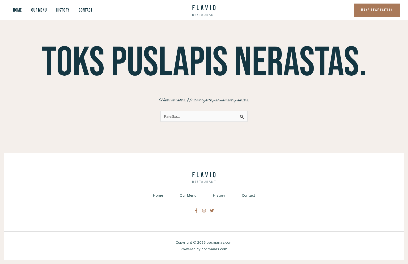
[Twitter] (212, 210)
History (62, 10)
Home (17, 10)
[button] (377, 10)
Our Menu (39, 10)
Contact (86, 10)
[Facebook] (196, 210)
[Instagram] (204, 210)
